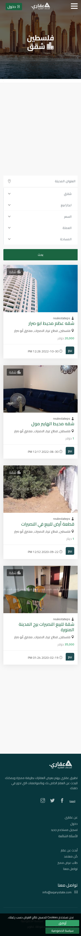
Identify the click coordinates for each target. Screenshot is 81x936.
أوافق (62, 923)
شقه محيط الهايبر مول (52, 423)
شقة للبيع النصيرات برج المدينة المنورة (46, 627)
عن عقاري (71, 817)
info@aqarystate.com (57, 892)
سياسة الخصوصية (62, 930)
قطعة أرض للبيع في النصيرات (47, 524)
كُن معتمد (71, 856)
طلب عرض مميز (68, 862)
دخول (74, 823)
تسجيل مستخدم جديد (64, 829)
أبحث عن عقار (69, 850)
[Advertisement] (40, 125)
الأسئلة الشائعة (68, 836)
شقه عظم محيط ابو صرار (51, 323)
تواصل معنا (70, 868)
